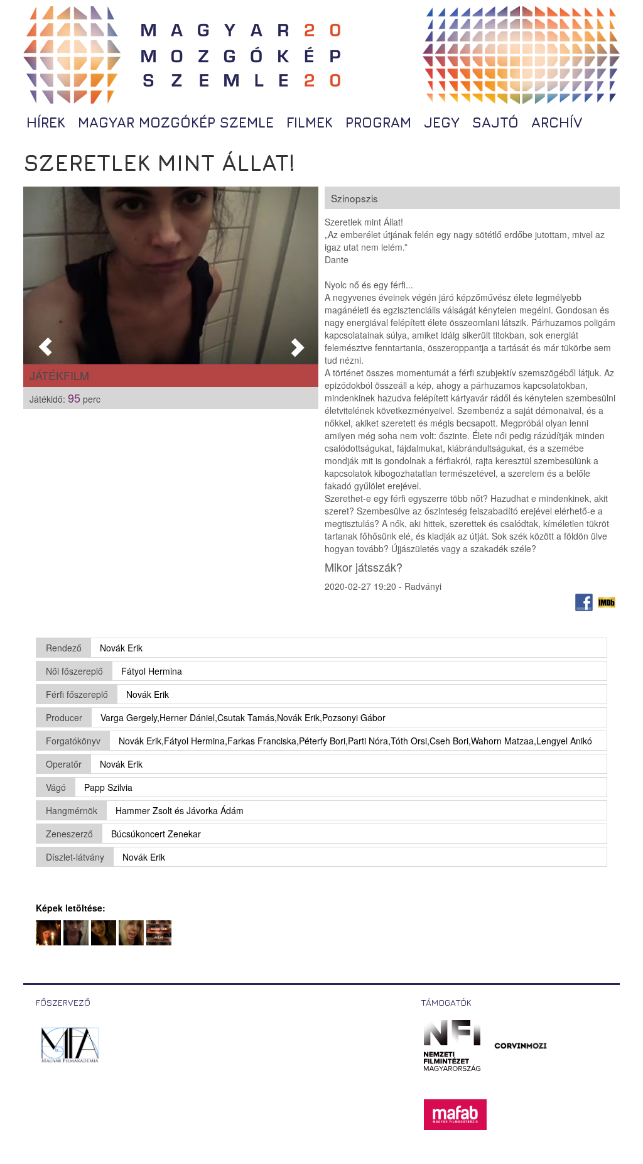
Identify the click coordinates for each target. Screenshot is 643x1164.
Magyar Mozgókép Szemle (176, 122)
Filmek (309, 122)
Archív (556, 122)
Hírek (45, 122)
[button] (45, 275)
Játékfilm (59, 375)
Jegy (442, 122)
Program (378, 122)
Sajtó (495, 122)
